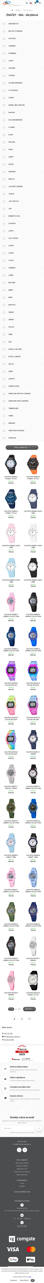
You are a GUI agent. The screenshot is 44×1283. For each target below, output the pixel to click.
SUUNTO (11, 379)
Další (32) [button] (28, 1009)
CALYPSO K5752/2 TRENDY (11, 994)
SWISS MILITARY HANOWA (18, 401)
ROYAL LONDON (14, 357)
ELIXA (10, 135)
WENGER (11, 423)
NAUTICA (11, 305)
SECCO (11, 364)
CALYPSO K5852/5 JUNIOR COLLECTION (33, 925)
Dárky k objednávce (17, 1077)
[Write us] (22, 1222)
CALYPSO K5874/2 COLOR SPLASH (11, 684)
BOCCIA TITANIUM (15, 31)
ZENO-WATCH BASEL (16, 431)
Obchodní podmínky (22, 1163)
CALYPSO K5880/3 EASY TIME (11, 581)
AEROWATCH (13, 24)
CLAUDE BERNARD (15, 83)
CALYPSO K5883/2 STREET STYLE (33, 478)
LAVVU (11, 231)
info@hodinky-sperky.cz (12, 1037)
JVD (9, 209)
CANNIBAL (12, 53)
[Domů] (6, 3)
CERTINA (11, 68)
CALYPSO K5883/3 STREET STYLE (11, 512)
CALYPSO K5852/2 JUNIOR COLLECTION (33, 891)
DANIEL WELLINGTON (16, 105)
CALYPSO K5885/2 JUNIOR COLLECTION (33, 650)
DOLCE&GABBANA (15, 120)
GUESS (11, 164)
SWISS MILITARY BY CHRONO (19, 394)
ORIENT (11, 320)
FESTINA (11, 142)
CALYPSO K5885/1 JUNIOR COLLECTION (11, 615)
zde (30, 1277)
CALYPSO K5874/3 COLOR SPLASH (33, 684)
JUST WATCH (13, 201)
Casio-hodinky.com (22, 1192)
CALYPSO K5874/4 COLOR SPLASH (11, 719)
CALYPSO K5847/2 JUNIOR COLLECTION (11, 822)
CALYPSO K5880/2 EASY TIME (11, 547)
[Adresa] (22, 1205)
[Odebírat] (39, 1128)
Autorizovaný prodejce (19, 1067)
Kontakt (22, 1186)
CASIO (10, 61)
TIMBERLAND (13, 408)
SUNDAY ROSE (13, 386)
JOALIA (11, 194)
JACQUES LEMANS (15, 186)
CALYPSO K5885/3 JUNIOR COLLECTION (11, 650)
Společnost (22, 1180)
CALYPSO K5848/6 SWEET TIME (33, 856)
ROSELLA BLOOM (14, 349)
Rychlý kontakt (9, 1040)
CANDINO (12, 46)
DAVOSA (11, 112)
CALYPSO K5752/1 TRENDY (33, 959)
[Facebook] (19, 1150)
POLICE (11, 327)
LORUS (11, 246)
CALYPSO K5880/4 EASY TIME (33, 512)
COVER (11, 98)
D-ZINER (11, 127)
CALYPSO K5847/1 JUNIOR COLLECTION (33, 787)
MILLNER (11, 283)
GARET (11, 157)
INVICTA (11, 179)
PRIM (10, 334)
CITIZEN (11, 75)
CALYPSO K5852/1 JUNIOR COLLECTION (11, 891)
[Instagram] (25, 1150)
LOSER (11, 253)
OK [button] (33, 1280)
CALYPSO (12, 38)
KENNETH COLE (14, 216)
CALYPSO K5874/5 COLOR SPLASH (33, 719)
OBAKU (11, 312)
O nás (22, 1183)
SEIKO (10, 371)
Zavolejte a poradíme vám (20, 1087)
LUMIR (10, 275)
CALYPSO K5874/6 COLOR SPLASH (11, 753)
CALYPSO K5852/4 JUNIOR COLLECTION (11, 925)
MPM (10, 297)
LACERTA (12, 223)
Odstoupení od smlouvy (22, 1172)
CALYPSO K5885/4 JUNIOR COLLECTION (33, 615)
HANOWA (12, 172)
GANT (10, 149)
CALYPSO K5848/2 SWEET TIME (11, 856)
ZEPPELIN (12, 438)
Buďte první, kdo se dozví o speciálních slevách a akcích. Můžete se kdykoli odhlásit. (22, 1122)
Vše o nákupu (22, 1160)
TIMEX (10, 416)
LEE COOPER (13, 238)
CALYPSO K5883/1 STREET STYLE (11, 478)
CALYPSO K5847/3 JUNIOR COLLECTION (33, 822)
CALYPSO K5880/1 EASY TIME (33, 547)
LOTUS (11, 260)
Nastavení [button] (13, 1280)
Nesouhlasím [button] (24, 1280)
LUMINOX (11, 268)
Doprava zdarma (16, 1096)
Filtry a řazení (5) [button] (20, 447)
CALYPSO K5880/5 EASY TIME (33, 581)
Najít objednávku (22, 1175)
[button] (14, 1019)
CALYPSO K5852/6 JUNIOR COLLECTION (11, 959)
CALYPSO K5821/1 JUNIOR (33, 753)
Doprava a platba (22, 1166)
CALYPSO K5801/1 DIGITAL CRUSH (11, 787)
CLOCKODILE (13, 90)
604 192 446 (8, 1033)
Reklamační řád (22, 1169)
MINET (10, 290)
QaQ (10, 342)
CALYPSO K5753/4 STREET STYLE (33, 994)
